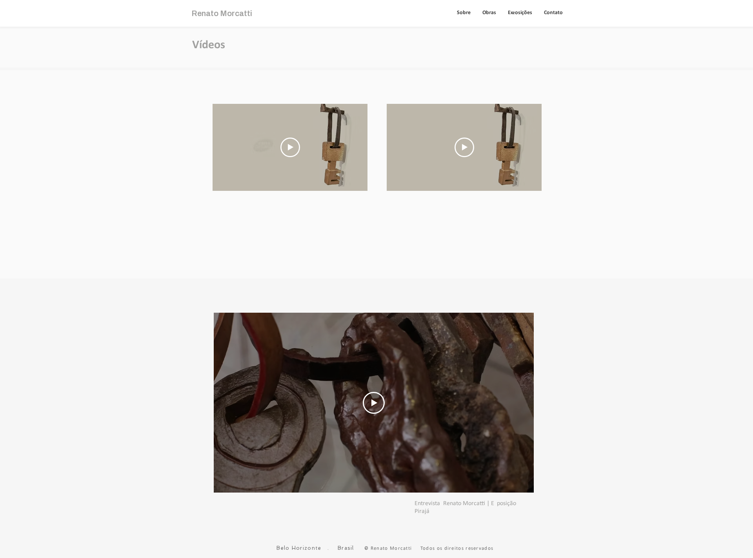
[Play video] (290, 147)
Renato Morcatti (221, 13)
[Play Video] (374, 403)
